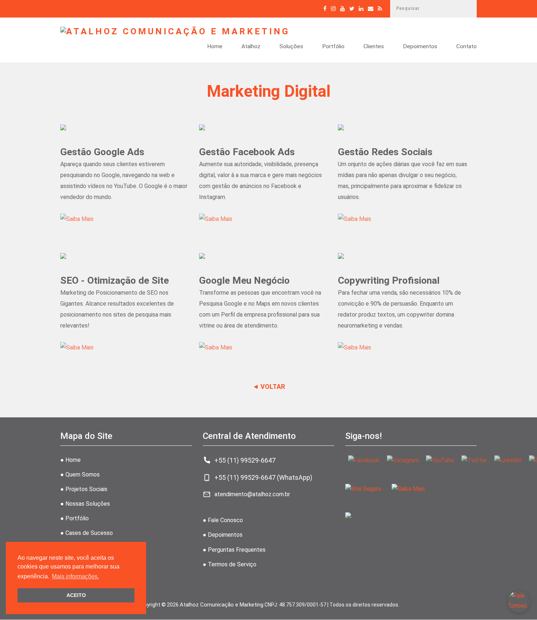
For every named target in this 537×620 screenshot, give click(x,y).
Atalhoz (250, 47)
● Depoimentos (223, 534)
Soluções (291, 47)
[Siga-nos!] (333, 8)
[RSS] (380, 8)
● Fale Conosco (223, 520)
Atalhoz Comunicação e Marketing (221, 604)
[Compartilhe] (351, 8)
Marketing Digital (269, 91)
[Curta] (325, 8)
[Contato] (370, 8)
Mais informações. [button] (75, 576)
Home (214, 47)
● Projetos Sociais (83, 489)
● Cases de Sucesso (86, 532)
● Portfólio (74, 518)
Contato (466, 47)
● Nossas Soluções (85, 503)
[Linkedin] (361, 8)
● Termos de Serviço (229, 564)
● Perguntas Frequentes (234, 549)
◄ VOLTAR (268, 386)
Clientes (373, 47)
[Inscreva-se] (342, 8)
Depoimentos (420, 47)
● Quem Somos (80, 474)
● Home (70, 459)
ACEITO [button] (76, 595)
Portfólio (333, 47)
